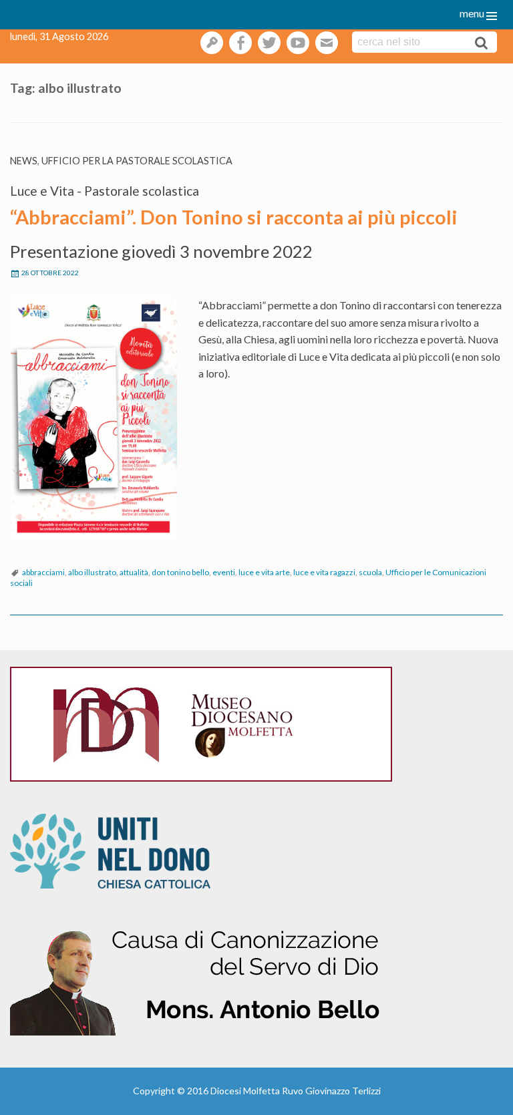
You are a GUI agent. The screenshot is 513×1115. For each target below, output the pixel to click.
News (23, 160)
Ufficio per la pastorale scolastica (136, 160)
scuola (370, 572)
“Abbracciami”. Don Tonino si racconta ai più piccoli (234, 217)
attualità (134, 572)
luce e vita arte (264, 572)
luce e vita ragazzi (324, 572)
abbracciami (43, 572)
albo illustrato (92, 572)
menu (472, 13)
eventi (223, 572)
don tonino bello (180, 572)
